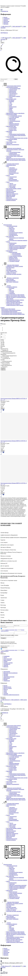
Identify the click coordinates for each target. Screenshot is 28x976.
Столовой (11, 292)
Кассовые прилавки (11, 270)
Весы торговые (10, 279)
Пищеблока (12, 293)
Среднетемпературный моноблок (17, 135)
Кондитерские (12, 92)
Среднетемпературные (14, 88)
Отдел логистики (7, 658)
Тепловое (5, 674)
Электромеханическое (11, 226)
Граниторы (12, 244)
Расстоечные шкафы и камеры (13, 188)
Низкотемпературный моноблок (17, 134)
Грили (7, 182)
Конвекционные (13, 169)
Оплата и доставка (8, 662)
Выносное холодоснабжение (10, 672)
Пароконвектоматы (11, 165)
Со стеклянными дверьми (15, 115)
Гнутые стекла (12, 128)
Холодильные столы (11, 142)
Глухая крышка (13, 127)
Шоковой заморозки (14, 123)
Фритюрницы (9, 189)
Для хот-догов (12, 184)
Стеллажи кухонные (14, 261)
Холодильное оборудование (14, 725)
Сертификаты (6, 664)
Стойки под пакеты (11, 272)
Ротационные (12, 171)
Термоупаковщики (10, 280)
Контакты (5, 23)
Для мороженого (13, 93)
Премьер (11, 112)
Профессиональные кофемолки (16, 248)
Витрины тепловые (11, 191)
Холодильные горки (11, 98)
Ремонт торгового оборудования (14, 302)
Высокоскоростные (14, 173)
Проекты (5, 20)
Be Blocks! (11, 100)
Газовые (11, 178)
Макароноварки (10, 192)
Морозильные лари (11, 126)
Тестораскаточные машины (16, 232)
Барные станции (13, 257)
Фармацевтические (14, 125)
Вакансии (5, 22)
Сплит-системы (10, 136)
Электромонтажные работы (13, 301)
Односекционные (16, 254)
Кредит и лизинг (7, 688)
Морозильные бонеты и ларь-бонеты (15, 113)
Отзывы (5, 661)
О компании (6, 18)
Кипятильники (13, 243)
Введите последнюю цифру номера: (9, 635)
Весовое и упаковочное (13, 915)
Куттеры (11, 227)
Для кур (11, 183)
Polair (10, 132)
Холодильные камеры (11, 139)
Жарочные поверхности (12, 193)
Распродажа (6, 21)
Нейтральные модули (14, 260)
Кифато (11, 108)
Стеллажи (8, 269)
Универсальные (13, 89)
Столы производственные (15, 256)
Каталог (5, 17)
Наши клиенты (7, 660)
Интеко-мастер (12, 106)
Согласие (5, 693)
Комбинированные (14, 180)
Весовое (5, 679)
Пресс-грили (12, 186)
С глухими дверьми (14, 117)
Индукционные (13, 179)
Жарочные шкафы (10, 195)
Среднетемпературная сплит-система (18, 138)
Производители (7, 687)
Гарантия (5, 665)
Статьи (5, 692)
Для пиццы (12, 167)
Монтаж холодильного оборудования (15, 296)
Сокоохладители (13, 249)
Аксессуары (9, 143)
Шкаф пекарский (10, 196)
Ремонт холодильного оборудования (15, 294)
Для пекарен (12, 119)
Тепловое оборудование (13, 803)
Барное (8, 241)
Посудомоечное (10, 236)
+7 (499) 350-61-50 (5, 26)
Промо (10, 97)
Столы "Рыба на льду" (11, 271)
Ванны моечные (13, 252)
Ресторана (11, 288)
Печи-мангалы (12, 170)
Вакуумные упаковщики (12, 281)
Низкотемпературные (14, 154)
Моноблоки (9, 131)
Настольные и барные (14, 96)
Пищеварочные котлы (11, 199)
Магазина (11, 290)
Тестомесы (11, 231)
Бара (10, 289)
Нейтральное (9, 250)
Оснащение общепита (11, 286)
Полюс (11, 110)
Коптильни (9, 197)
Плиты (8, 175)
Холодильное (6, 671)
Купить (2, 408)
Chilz (10, 102)
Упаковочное (6, 680)
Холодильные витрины (12, 87)
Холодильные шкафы (11, 114)
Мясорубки (12, 228)
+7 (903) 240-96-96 (15, 26)
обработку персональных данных (11, 629)
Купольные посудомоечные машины (18, 240)
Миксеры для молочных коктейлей (17, 245)
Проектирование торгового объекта (15, 300)
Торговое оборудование (13, 902)
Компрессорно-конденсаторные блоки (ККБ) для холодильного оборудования (15, 159)
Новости (5, 689)
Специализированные (14, 121)
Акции (5, 690)
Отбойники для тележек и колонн (14, 266)
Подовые (11, 174)
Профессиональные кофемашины (17, 247)
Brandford (11, 101)
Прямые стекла (13, 130)
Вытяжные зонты (13, 258)
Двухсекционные (16, 253)
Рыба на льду (12, 95)
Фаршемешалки (13, 233)
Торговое (5, 675)
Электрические (13, 176)
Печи (7, 166)
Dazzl (10, 105)
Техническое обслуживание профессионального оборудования (14, 304)
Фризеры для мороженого (12, 144)
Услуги (5, 657)
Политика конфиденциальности (11, 694)
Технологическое (7, 864)
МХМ (10, 109)
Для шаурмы (12, 187)
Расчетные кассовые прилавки (13, 274)
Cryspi (10, 104)
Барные (11, 122)
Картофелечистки (13, 235)
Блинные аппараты (11, 200)
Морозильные (12, 91)
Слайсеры (11, 230)
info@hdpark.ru (4, 32)
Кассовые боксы (10, 267)
